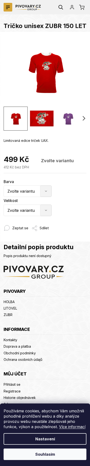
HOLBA (9, 302)
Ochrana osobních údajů (23, 359)
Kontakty (10, 340)
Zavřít (53, 225)
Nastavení (45, 439)
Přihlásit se (12, 384)
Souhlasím (45, 454)
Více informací (72, 426)
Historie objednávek (20, 398)
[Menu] (8, 7)
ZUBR (8, 315)
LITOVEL (10, 308)
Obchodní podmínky (20, 353)
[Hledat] (61, 7)
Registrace (12, 391)
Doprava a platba (17, 346)
